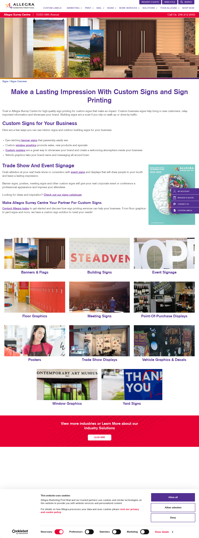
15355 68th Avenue (31, 15)
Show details (162, 532)
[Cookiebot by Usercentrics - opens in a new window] (20, 532)
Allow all (173, 497)
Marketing (73, 8)
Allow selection (173, 507)
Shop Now (188, 8)
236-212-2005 (186, 15)
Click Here (99, 437)
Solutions (148, 8)
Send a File (169, 2)
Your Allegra (168, 8)
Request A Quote (150, 2)
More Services (128, 8)
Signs (110, 8)
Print (88, 8)
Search (188, 2)
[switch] (89, 531)
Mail (99, 8)
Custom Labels (52, 8)
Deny (173, 517)
